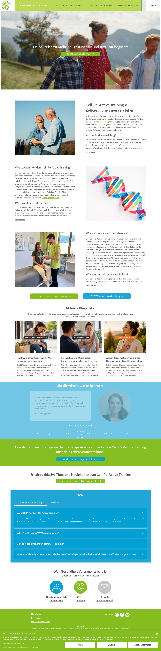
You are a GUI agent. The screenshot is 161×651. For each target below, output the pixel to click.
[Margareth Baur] (86, 425)
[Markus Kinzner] (88, 425)
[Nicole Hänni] (91, 425)
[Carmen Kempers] (80, 425)
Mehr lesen (90, 152)
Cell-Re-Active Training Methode (103, 122)
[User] (56, 587)
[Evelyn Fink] (83, 425)
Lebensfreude (126, 244)
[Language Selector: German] (154, 5)
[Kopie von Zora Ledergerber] (78, 425)
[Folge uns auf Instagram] (117, 615)
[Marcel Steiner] (75, 425)
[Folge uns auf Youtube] (127, 615)
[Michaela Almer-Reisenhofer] (69, 425)
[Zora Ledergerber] (72, 425)
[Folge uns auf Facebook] (122, 615)
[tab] (30, 502)
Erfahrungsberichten (50, 197)
